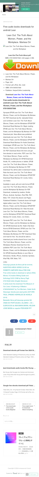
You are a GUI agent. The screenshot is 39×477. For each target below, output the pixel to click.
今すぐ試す (25, 9)
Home (4, 14)
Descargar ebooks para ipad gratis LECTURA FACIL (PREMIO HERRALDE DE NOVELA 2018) (18, 294)
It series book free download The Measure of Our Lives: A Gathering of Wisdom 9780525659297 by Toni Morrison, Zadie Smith (19, 286)
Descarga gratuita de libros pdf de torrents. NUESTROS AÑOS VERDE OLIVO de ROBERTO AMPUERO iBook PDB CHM (18, 267)
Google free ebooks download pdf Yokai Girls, (20, 385)
